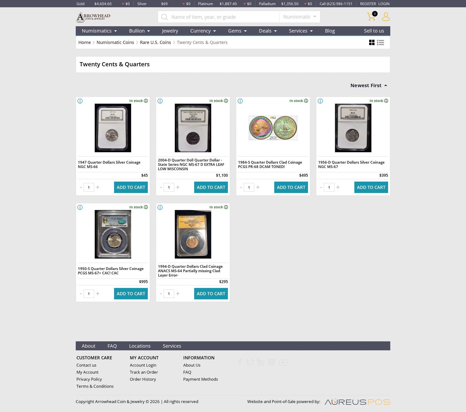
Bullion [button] (137, 30)
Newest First (366, 85)
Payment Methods (200, 379)
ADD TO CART (131, 187)
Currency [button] (200, 30)
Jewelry (170, 30)
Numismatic (297, 16)
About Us (191, 365)
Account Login (143, 365)
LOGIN (384, 3)
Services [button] (298, 30)
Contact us (86, 365)
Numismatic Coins (115, 42)
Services (172, 346)
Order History (143, 379)
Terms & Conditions (95, 386)
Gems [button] (234, 30)
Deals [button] (265, 30)
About (88, 346)
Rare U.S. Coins (155, 42)
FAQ (112, 346)
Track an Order (144, 372)
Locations (140, 346)
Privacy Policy (89, 379)
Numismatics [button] (97, 30)
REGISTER (368, 3)
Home (84, 42)
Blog (330, 30)
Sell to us (374, 30)
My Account (87, 372)
